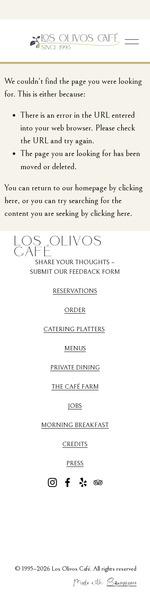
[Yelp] (83, 482)
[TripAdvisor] (98, 482)
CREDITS (75, 444)
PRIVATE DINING (75, 367)
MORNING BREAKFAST (75, 425)
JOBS (75, 405)
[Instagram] (52, 482)
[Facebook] (67, 482)
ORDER (75, 310)
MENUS (75, 348)
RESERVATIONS (75, 291)
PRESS (75, 463)
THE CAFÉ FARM (75, 386)
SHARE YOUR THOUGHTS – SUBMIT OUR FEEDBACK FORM (75, 267)
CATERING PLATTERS (74, 329)
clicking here (110, 213)
